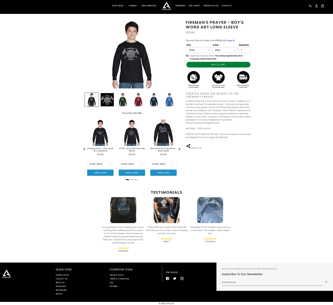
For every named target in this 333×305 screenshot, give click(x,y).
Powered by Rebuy (131, 183)
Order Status (62, 275)
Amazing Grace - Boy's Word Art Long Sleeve (100, 149)
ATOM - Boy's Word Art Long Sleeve (132, 149)
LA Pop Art (170, 303)
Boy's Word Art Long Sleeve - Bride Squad (163, 149)
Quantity (244, 44)
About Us (60, 282)
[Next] (179, 149)
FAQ (111, 282)
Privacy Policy (117, 275)
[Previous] (84, 149)
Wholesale (61, 286)
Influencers (61, 290)
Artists (59, 294)
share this (196, 147)
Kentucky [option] (123, 239)
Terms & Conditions (119, 278)
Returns (113, 286)
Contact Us (62, 278)
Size (188, 44)
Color (216, 44)
